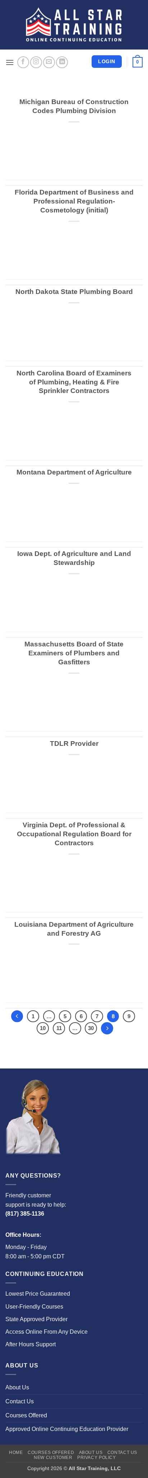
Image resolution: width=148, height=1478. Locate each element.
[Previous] (17, 1016)
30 (91, 1028)
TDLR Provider (74, 743)
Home (16, 1452)
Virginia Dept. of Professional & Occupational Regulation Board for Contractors (74, 834)
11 (59, 1028)
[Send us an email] (49, 62)
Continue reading (74, 159)
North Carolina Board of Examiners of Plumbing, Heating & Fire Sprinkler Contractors (74, 382)
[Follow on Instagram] (36, 62)
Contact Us (19, 1401)
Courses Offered (26, 1415)
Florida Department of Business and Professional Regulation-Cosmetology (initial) (74, 201)
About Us (17, 1387)
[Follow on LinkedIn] (62, 62)
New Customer (53, 1457)
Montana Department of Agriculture (74, 472)
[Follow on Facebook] (23, 62)
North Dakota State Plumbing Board (74, 291)
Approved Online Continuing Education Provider (66, 1429)
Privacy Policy (96, 1457)
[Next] (107, 1028)
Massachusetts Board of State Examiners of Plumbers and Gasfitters (74, 653)
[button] (9, 62)
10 (43, 1028)
